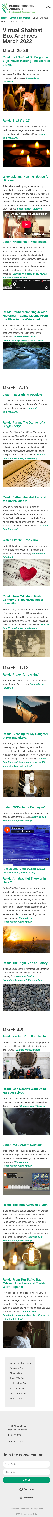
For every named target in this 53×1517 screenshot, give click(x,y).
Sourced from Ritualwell (29, 209)
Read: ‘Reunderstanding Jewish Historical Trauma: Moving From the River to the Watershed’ (25, 315)
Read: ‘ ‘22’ (16, 120)
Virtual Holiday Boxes (20, 1363)
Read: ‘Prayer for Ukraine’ (21, 674)
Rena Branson (10, 869)
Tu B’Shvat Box (17, 1388)
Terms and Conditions (19, 1509)
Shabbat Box (16, 1398)
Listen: (24, 807)
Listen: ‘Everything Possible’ (23, 394)
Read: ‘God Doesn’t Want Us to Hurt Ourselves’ (24, 1090)
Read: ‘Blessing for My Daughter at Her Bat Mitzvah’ (25, 735)
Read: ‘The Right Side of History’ (25, 963)
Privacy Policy (37, 1509)
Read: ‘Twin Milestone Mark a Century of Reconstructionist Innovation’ (23, 599)
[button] (46, 7)
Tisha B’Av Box (17, 1378)
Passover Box (16, 1368)
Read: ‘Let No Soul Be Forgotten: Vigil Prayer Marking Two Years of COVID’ (26, 60)
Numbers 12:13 (36, 190)
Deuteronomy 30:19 (21, 817)
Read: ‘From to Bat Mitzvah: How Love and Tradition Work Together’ (25, 1283)
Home (4, 18)
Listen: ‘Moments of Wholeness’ (25, 241)
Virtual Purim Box (18, 1393)
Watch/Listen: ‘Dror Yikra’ (21, 540)
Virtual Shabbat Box (20, 18)
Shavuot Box (16, 1373)
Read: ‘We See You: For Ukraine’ (25, 1036)
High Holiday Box (18, 1383)
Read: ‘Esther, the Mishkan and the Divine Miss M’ (24, 499)
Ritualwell (13, 412)
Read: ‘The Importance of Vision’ (25, 1204)
